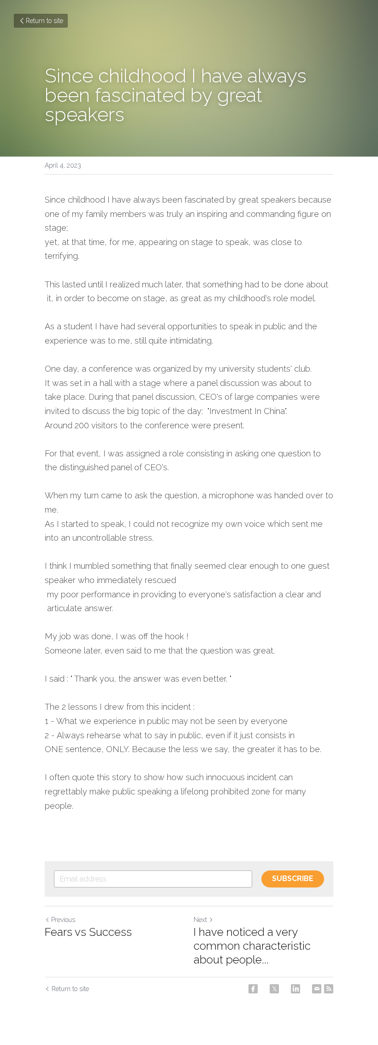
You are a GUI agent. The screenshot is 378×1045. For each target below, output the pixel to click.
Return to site (44, 20)
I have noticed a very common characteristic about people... (252, 945)
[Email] (316, 988)
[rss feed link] (328, 988)
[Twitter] (274, 988)
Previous (63, 919)
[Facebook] (253, 988)
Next (200, 919)
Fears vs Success (88, 932)
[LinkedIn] (295, 988)
